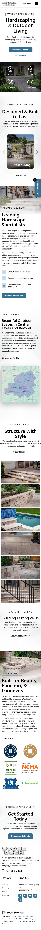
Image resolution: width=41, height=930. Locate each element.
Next (37, 151)
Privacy (4, 919)
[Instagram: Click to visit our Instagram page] (35, 896)
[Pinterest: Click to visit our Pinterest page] (30, 896)
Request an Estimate (20, 50)
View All (19, 175)
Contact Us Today (11, 358)
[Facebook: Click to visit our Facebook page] (20, 896)
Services (5, 888)
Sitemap (31, 916)
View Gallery (19, 452)
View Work (19, 56)
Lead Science (22, 916)
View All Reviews (19, 636)
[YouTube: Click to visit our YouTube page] (25, 896)
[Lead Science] (12, 912)
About (4, 892)
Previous (4, 151)
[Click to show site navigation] (36, 4)
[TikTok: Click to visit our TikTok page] (20, 900)
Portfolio (5, 885)
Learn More (7, 738)
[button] (25, 4)
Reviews (5, 895)
